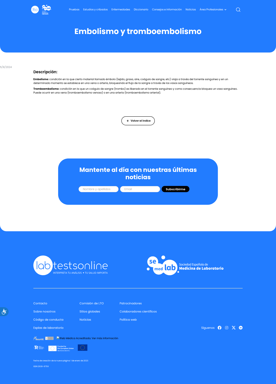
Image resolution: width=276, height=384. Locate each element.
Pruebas (74, 9)
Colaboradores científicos (138, 311)
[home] (35, 10)
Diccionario (141, 9)
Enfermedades (120, 9)
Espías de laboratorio (48, 328)
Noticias (191, 9)
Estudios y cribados (95, 9)
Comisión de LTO (92, 303)
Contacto (40, 303)
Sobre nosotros (44, 311)
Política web (128, 320)
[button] (213, 9)
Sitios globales (90, 311)
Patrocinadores (131, 303)
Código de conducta (48, 320)
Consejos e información (167, 9)
